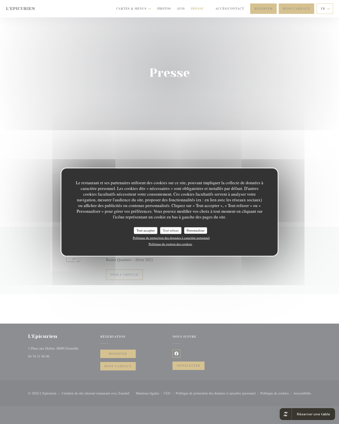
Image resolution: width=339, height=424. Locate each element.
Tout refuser (171, 230)
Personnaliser (195, 230)
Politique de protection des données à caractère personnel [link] (171, 237)
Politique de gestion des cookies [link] (170, 244)
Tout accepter (145, 230)
